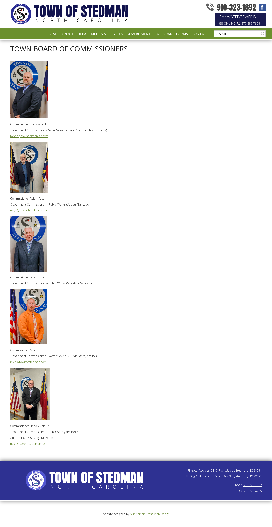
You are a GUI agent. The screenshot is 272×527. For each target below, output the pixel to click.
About (67, 33)
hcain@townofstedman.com (28, 444)
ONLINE (229, 23)
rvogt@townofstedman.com (28, 210)
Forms (182, 33)
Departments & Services (100, 33)
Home (52, 33)
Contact (200, 33)
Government (139, 33)
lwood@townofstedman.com (29, 136)
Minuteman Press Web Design (150, 514)
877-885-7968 (250, 23)
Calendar (163, 33)
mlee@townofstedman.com (28, 362)
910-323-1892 (236, 7)
